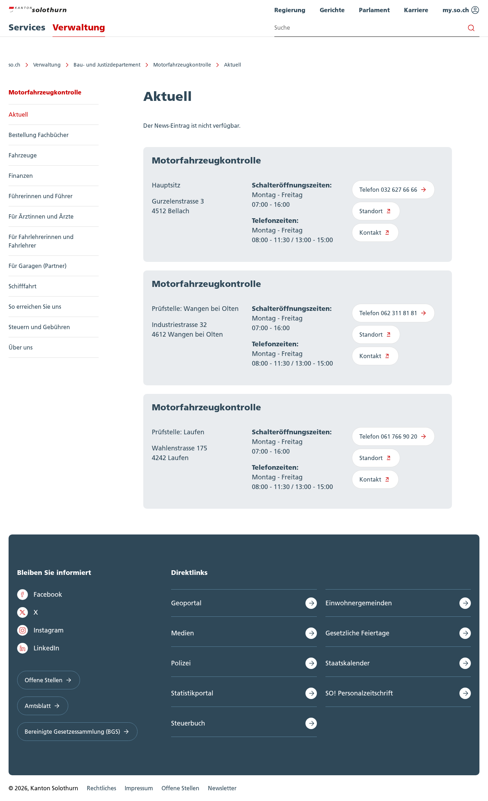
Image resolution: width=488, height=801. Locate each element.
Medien (182, 633)
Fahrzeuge (23, 155)
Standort (371, 211)
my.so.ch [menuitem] (457, 10)
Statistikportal (192, 693)
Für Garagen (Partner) (37, 265)
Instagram (49, 630)
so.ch (14, 65)
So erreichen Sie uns (35, 306)
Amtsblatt (38, 705)
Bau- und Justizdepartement (107, 65)
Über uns (21, 347)
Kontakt (370, 232)
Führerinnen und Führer (41, 196)
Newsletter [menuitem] (222, 788)
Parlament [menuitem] (374, 10)
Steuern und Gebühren (39, 327)
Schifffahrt (22, 286)
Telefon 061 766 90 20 (388, 436)
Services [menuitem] (27, 27)
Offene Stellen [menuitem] (180, 788)
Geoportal (186, 603)
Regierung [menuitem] (289, 10)
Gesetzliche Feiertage (357, 633)
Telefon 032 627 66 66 (388, 189)
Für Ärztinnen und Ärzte (41, 216)
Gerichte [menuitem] (332, 10)
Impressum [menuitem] (139, 788)
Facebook (48, 594)
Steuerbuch (188, 723)
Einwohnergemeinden (358, 603)
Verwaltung (47, 65)
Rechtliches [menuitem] (101, 788)
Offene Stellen (44, 680)
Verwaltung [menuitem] (79, 27)
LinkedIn (46, 648)
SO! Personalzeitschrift (359, 693)
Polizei (181, 663)
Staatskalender (347, 663)
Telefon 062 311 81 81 (388, 313)
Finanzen (21, 175)
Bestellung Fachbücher (39, 134)
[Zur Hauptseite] (37, 8)
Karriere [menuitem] (416, 10)
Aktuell (232, 65)
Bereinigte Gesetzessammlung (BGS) (72, 731)
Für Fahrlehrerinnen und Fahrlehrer (41, 241)
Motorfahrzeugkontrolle (182, 65)
